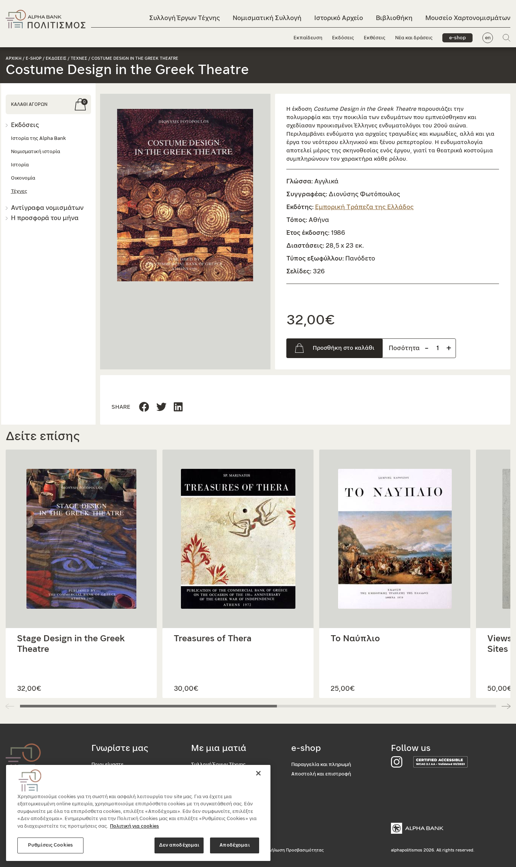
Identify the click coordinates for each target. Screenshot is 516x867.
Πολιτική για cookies (134, 826)
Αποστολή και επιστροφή (321, 774)
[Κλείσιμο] (258, 773)
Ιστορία (20, 165)
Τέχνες (19, 191)
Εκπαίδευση (308, 38)
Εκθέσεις (374, 38)
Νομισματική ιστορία (35, 151)
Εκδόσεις (343, 38)
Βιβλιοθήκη (394, 18)
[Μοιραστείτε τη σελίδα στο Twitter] (178, 407)
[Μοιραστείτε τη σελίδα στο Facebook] (144, 407)
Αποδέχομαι (234, 845)
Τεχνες (79, 58)
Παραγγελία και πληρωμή (321, 764)
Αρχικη (14, 58)
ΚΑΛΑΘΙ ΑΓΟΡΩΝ (29, 104)
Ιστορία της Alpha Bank (38, 138)
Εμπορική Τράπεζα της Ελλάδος (364, 207)
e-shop (457, 38)
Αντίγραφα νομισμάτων (47, 208)
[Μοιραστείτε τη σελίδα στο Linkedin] (161, 407)
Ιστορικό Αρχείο (338, 18)
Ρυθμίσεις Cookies (50, 845)
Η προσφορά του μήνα (45, 218)
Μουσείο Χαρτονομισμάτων (467, 18)
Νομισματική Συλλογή (267, 18)
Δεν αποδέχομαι (179, 845)
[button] (185, 195)
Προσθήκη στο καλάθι (343, 348)
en (488, 38)
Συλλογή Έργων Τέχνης (184, 18)
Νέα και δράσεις (414, 38)
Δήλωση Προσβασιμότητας (296, 850)
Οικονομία (23, 178)
